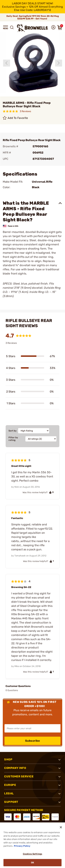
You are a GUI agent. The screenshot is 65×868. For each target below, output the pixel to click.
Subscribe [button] (32, 740)
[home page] (32, 28)
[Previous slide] (6, 63)
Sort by (12, 430)
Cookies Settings (32, 854)
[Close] (61, 827)
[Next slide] (58, 63)
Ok (32, 862)
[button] (5, 27)
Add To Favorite (18, 118)
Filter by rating (13, 438)
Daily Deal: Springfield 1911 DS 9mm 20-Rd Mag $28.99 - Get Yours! (32, 17)
